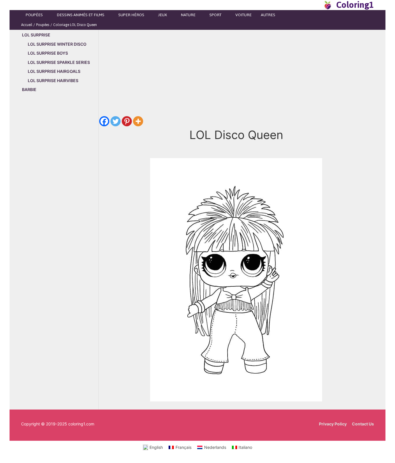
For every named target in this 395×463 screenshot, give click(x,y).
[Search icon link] (317, 5)
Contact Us (363, 423)
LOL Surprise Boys (48, 53)
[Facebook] (104, 121)
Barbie (29, 89)
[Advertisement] (59, 195)
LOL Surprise (36, 34)
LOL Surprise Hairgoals (54, 71)
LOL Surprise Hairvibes (53, 80)
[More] (138, 121)
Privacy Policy (333, 423)
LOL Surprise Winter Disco (57, 44)
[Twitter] (115, 121)
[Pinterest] (127, 121)
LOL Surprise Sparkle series (59, 62)
